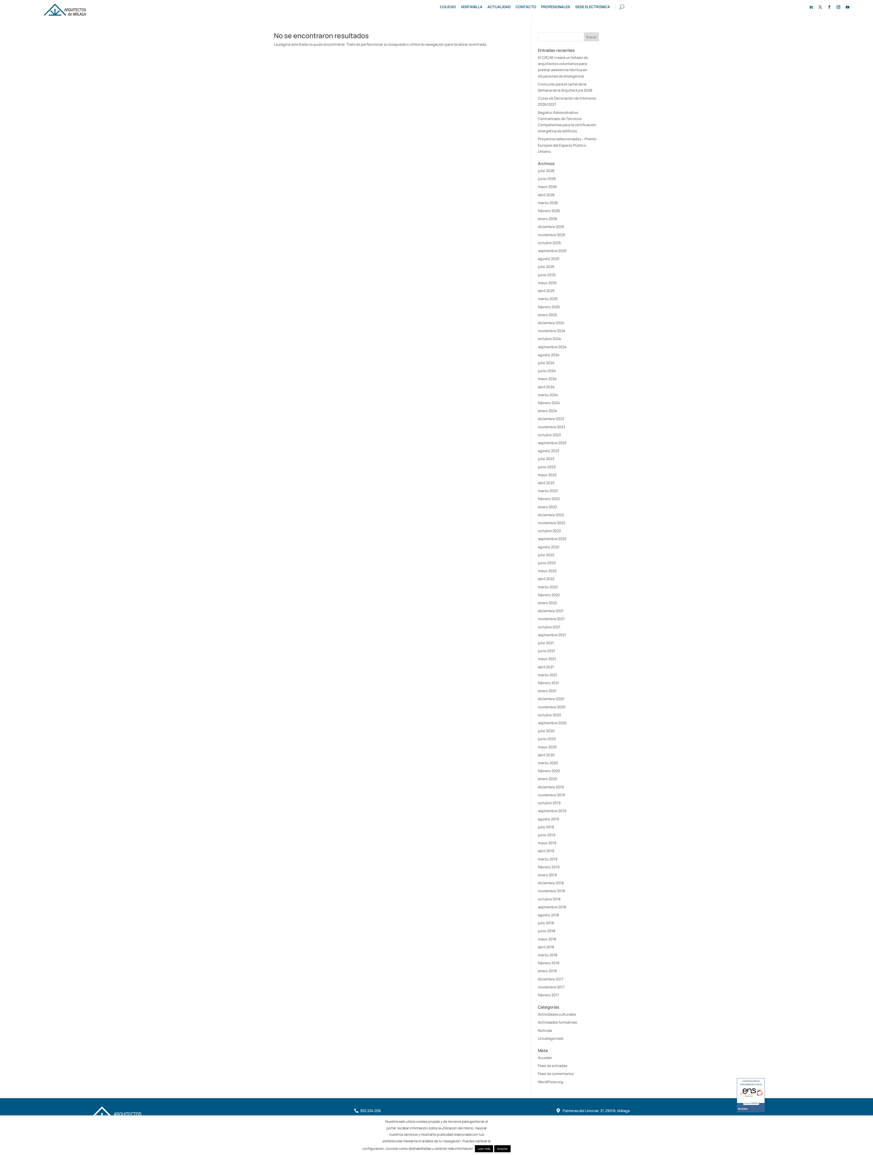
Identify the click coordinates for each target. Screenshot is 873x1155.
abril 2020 (546, 754)
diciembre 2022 (551, 514)
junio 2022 (547, 562)
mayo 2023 (547, 474)
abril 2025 (546, 290)
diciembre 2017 (550, 979)
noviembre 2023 (551, 426)
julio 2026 (546, 170)
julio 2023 (546, 458)
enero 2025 (547, 314)
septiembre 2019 (552, 810)
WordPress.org (550, 1081)
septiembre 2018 (552, 906)
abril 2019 (546, 850)
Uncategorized (550, 1038)
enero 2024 (547, 410)
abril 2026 (546, 194)
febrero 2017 (548, 994)
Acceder (545, 1057)
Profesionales (555, 7)
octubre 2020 (549, 714)
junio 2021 (546, 650)
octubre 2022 (549, 530)
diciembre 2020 (551, 698)
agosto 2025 (548, 258)
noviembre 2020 (551, 706)
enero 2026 (547, 218)
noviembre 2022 (551, 522)
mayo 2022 (547, 570)
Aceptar (502, 1149)
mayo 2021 (547, 658)
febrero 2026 (549, 210)
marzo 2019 (547, 859)
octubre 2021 (549, 626)
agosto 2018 (548, 914)
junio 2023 (547, 466)
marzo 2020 (548, 762)
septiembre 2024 (552, 346)
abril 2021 (546, 666)
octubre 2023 (549, 434)
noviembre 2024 (551, 330)
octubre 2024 (549, 338)
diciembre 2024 (551, 322)
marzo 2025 (548, 298)
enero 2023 (547, 506)
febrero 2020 (549, 770)
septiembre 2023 (552, 442)
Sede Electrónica (592, 7)
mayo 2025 (547, 282)
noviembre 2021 (551, 618)
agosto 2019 (548, 819)
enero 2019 (547, 874)
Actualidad (499, 7)
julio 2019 (546, 826)
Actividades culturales (557, 1014)
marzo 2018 (547, 954)
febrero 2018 (548, 962)
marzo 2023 (548, 490)
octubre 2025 (549, 242)
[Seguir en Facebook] (829, 7)
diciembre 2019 (551, 786)
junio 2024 (547, 370)
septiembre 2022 (552, 538)
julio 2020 (546, 730)
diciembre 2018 (551, 882)
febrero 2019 (548, 866)
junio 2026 (547, 178)
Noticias (545, 1030)
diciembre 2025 (551, 226)
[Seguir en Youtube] (847, 7)
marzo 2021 (547, 674)
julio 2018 (546, 922)
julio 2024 (546, 362)
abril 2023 (546, 482)
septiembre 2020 (552, 722)
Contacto (526, 7)
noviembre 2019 (551, 794)
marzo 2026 (548, 202)
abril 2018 (546, 947)
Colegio (448, 7)
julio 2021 (546, 642)
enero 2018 (547, 970)
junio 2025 (547, 274)
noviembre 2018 (551, 890)
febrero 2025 (549, 306)
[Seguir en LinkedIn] (811, 7)
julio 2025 (546, 266)
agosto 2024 (548, 354)
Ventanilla (471, 7)
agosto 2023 (548, 450)
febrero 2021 (548, 682)
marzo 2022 (548, 586)
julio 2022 (546, 554)
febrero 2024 (549, 402)
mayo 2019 (547, 842)
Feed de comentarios (556, 1073)
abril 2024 (546, 386)
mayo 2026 (547, 186)
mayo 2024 (547, 378)
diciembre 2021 (551, 610)
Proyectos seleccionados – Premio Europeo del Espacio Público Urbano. (567, 145)
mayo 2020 (547, 746)
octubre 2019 (549, 802)
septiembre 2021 (552, 634)
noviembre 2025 (551, 234)
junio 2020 (547, 738)
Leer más (484, 1149)
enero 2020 (547, 778)
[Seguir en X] (820, 7)
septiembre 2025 (552, 250)
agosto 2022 (548, 546)
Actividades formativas (557, 1022)
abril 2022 (546, 578)
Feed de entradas (552, 1065)
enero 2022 (547, 602)
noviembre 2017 (551, 987)
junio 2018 (546, 930)
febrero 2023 (549, 498)
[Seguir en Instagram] (838, 7)
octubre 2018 (549, 899)
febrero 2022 (549, 594)
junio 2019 (546, 834)
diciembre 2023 (551, 418)
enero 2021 (547, 690)
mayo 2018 (547, 939)
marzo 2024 (548, 394)
